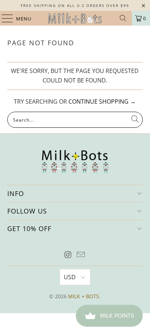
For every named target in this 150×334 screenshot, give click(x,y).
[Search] (123, 18)
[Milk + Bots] (75, 18)
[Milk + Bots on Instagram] (68, 255)
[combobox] (74, 120)
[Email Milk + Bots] (81, 255)
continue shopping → (102, 101)
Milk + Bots (83, 296)
